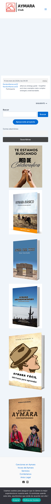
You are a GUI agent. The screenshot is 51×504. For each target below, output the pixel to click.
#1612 (45, 81)
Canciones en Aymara (25, 464)
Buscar (6, 110)
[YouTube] (27, 482)
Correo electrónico (10, 129)
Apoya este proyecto (25, 122)
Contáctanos (25, 474)
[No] (47, 495)
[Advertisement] (25, 45)
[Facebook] (23, 482)
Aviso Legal (26, 477)
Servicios (26, 471)
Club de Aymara (14, 14)
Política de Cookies (31, 500)
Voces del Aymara (25, 468)
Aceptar (16, 500)
